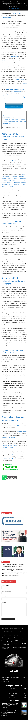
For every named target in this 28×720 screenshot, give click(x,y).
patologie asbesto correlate (11, 95)
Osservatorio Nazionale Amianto (15, 89)
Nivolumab (23, 182)
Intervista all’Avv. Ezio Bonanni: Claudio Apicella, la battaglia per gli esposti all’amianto (14, 574)
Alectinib (24, 174)
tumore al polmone (8, 66)
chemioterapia (7, 17)
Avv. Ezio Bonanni (16, 91)
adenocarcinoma (6, 60)
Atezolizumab (5, 176)
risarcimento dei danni (15, 455)
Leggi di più (16, 8)
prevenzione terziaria (7, 447)
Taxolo (24, 184)
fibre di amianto (19, 79)
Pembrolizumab (5, 184)
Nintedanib (17, 182)
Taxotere (3, 186)
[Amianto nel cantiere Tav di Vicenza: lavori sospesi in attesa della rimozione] (24, 712)
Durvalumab (23, 178)
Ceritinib (3, 178)
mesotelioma (17, 425)
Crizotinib (16, 178)
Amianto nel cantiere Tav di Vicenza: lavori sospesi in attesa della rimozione (12, 570)
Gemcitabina (11, 180)
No (12, 8)
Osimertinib (10, 182)
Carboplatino (22, 176)
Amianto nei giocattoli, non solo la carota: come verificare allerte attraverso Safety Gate (13, 565)
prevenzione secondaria (8, 437)
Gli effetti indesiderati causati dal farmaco (14, 119)
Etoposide (4, 180)
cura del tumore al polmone (19, 13)
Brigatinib (14, 176)
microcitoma (14, 56)
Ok (10, 8)
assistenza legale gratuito (10, 445)
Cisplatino (9, 178)
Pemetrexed (16, 184)
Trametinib (15, 161)
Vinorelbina (10, 186)
